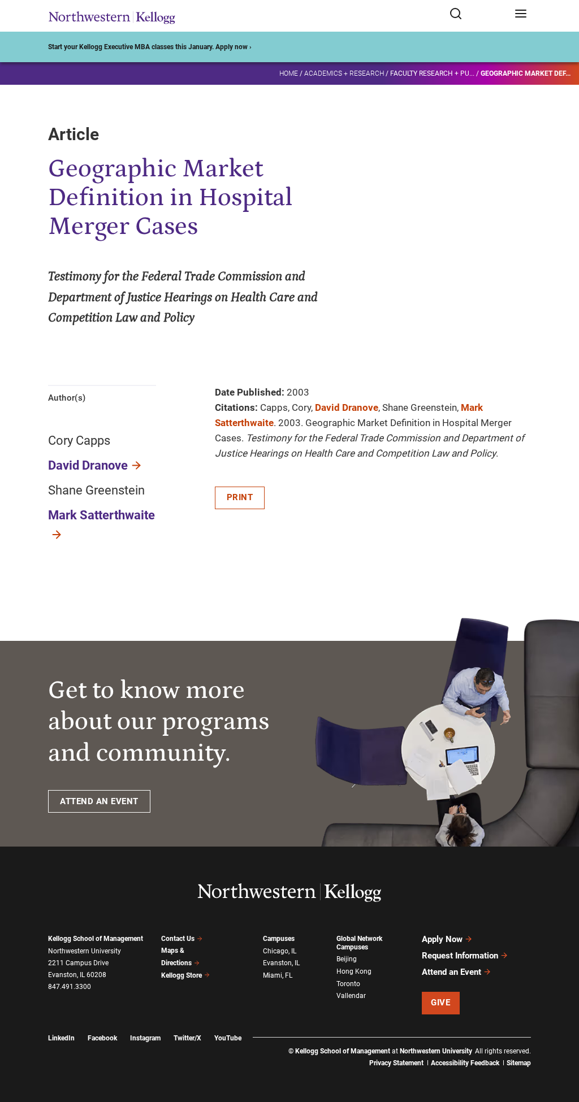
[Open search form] (478, 14)
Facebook (102, 1038)
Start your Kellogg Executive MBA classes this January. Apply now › (150, 47)
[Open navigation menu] (521, 14)
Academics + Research (344, 73)
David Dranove (88, 465)
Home (288, 73)
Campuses (279, 939)
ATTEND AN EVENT (99, 801)
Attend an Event (451, 972)
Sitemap (519, 1063)
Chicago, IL (279, 951)
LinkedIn (61, 1038)
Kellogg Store (181, 975)
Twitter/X (187, 1038)
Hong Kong (353, 971)
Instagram (145, 1038)
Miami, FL (277, 975)
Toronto (348, 984)
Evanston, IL (281, 963)
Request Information (460, 956)
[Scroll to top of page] (559, 1043)
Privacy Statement (396, 1063)
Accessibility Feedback (465, 1063)
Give (440, 1002)
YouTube (227, 1038)
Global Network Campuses (359, 943)
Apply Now (442, 939)
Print (240, 497)
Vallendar (351, 996)
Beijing (346, 959)
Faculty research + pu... (432, 73)
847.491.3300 (69, 987)
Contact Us (178, 939)
